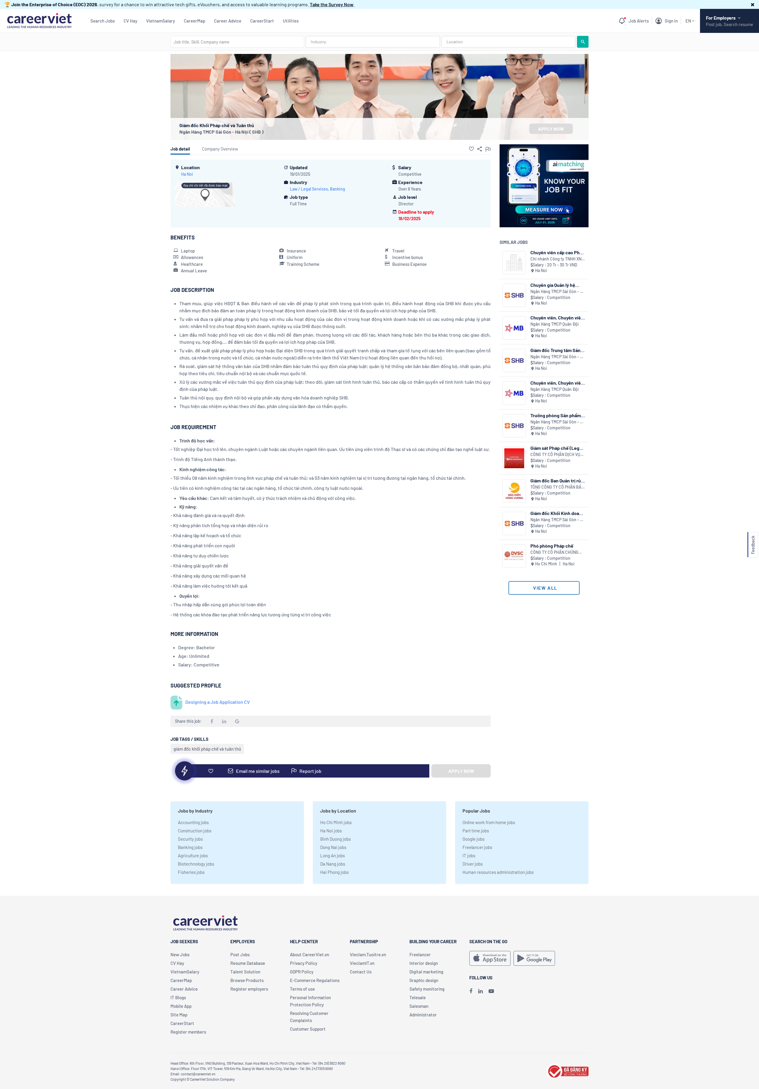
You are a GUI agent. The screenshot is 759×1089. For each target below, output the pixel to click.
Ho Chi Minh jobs (336, 822)
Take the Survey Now (331, 4)
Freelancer (420, 954)
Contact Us (360, 971)
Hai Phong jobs (334, 872)
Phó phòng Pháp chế (551, 546)
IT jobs (469, 855)
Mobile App (181, 1006)
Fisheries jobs (191, 872)
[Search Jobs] (583, 42)
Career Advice (227, 20)
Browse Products (247, 980)
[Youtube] (491, 991)
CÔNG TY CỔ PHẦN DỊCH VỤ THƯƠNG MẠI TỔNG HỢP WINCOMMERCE (555, 455)
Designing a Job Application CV (217, 702)
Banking (337, 188)
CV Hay (130, 20)
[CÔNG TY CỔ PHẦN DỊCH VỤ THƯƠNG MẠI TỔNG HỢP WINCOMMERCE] (514, 458)
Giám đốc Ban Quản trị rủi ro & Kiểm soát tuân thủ (556, 480)
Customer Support (308, 1029)
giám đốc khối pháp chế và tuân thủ (207, 748)
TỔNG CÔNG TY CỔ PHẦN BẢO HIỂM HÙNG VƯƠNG (557, 487)
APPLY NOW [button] (551, 129)
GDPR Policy (301, 971)
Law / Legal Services (309, 188)
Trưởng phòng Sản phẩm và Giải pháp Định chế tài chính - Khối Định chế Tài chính (556, 415)
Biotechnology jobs (196, 863)
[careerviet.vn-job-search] (490, 958)
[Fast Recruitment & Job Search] (39, 20)
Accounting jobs (193, 822)
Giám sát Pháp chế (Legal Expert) (556, 448)
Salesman (418, 1006)
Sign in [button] (671, 20)
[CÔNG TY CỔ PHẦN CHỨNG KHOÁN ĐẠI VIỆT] (514, 556)
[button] (753, 4)
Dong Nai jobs (333, 847)
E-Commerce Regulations (314, 980)
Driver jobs (473, 863)
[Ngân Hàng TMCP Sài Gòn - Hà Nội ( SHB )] (514, 295)
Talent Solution (245, 971)
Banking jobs (190, 847)
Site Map (178, 1014)
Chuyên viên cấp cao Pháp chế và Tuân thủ (557, 252)
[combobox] (237, 42)
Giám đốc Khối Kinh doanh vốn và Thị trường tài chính (557, 513)
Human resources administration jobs (498, 872)
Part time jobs (476, 830)
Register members (188, 1031)
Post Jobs (240, 954)
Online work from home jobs (489, 822)
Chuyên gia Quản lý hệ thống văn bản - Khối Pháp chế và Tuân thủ (557, 285)
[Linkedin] (480, 991)
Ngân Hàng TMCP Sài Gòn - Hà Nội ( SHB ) (221, 132)
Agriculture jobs (193, 855)
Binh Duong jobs (335, 839)
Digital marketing (426, 971)
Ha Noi (187, 174)
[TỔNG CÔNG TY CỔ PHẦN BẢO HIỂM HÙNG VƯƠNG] (514, 490)
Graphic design (423, 980)
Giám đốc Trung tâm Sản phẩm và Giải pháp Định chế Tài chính (555, 350)
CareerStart (262, 20)
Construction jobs (194, 830)
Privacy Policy (303, 963)
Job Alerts (639, 20)
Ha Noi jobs (331, 830)
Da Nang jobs (332, 863)
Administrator (423, 1014)
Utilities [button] (291, 20)
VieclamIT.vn (362, 963)
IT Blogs (178, 997)
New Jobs (179, 954)
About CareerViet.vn (309, 954)
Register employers (249, 989)
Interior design (423, 963)
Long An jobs (332, 855)
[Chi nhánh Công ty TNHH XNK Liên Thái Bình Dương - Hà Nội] (514, 262)
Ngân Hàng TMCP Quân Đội (554, 324)
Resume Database (247, 963)
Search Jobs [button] (102, 20)
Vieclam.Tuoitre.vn (368, 954)
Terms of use (302, 989)
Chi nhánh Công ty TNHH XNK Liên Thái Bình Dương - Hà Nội (557, 259)
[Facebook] (470, 991)
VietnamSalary (160, 20)
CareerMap (194, 20)
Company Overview (220, 148)
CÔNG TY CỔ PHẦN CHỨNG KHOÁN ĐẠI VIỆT (554, 552)
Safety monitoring (426, 989)
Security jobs (190, 839)
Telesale (417, 997)
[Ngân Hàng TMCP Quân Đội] (514, 327)
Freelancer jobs (477, 847)
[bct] (567, 1070)
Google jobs (473, 839)
